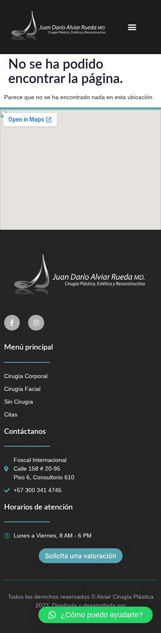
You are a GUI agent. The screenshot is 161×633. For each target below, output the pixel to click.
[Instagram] (36, 323)
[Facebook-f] (12, 323)
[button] (132, 27)
